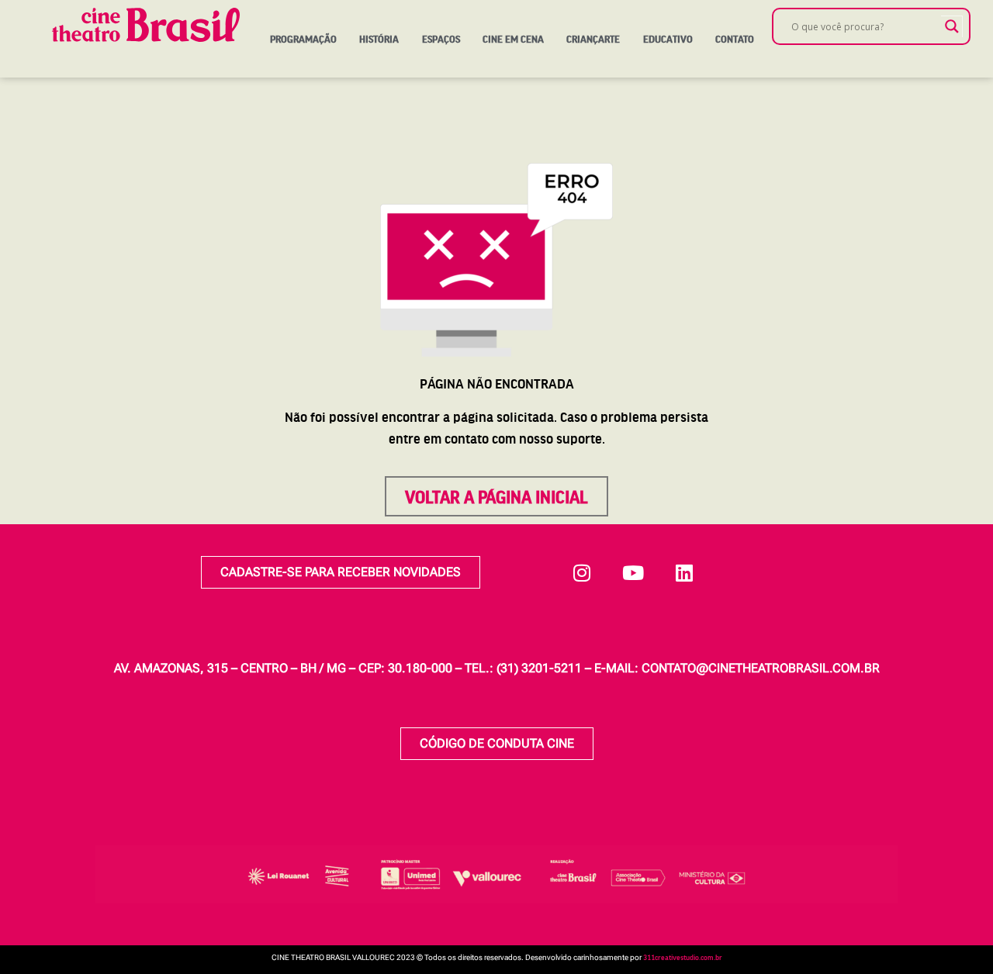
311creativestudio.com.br (682, 957)
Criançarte (593, 38)
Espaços (441, 38)
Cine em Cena (513, 38)
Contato (734, 38)
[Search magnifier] (952, 26)
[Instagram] (581, 572)
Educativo (668, 38)
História (379, 38)
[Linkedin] (684, 572)
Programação (303, 38)
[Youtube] (633, 572)
